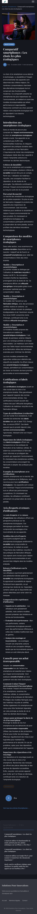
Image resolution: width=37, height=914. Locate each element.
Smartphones (12, 6)
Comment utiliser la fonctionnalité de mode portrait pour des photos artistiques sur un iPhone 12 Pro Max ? (17, 843)
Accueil (4, 6)
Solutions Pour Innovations (15, 885)
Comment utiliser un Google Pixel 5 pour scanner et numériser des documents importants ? (18, 858)
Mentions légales (14, 900)
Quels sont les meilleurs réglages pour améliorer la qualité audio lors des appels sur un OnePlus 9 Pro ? (17, 866)
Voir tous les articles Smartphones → (16, 808)
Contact (24, 900)
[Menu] (33, 1)
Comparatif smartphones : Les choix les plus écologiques (18, 835)
